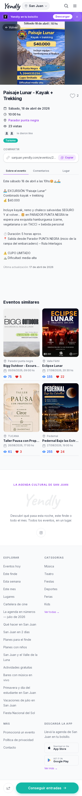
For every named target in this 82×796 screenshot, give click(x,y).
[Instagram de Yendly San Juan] (41, 532)
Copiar (69, 157)
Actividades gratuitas (17, 667)
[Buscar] (66, 6)
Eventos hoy (12, 566)
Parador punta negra (23, 120)
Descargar (63, 16)
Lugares (9, 596)
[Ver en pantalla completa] (41, 53)
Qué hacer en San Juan (19, 624)
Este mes (9, 589)
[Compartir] (8, 788)
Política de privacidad (18, 740)
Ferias (48, 596)
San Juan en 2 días (16, 632)
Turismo (10, 140)
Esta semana (12, 581)
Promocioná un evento (19, 732)
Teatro (49, 574)
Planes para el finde (17, 639)
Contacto (9, 747)
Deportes (50, 589)
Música (49, 566)
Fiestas (49, 581)
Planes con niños (15, 647)
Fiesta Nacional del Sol (19, 713)
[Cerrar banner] (77, 16)
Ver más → (50, 768)
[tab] (16, 171)
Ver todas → (51, 612)
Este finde (10, 574)
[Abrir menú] (75, 6)
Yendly (11, 6)
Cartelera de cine (15, 604)
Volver (13, 27)
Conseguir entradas (44, 788)
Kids (47, 604)
